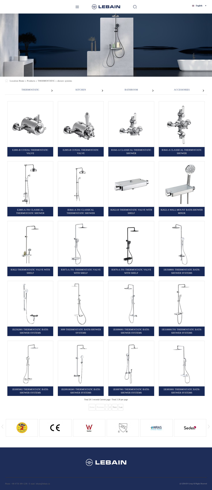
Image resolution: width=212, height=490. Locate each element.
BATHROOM (131, 89)
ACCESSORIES (182, 89)
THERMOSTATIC (46, 81)
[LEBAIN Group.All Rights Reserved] (106, 6)
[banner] (106, 45)
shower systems (64, 81)
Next (115, 407)
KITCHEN (81, 89)
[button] (2, 428)
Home (21, 81)
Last (120, 407)
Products (31, 81)
